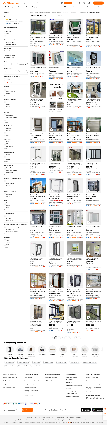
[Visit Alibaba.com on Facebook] (87, 398)
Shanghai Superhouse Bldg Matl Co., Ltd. (56, 77)
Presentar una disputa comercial (74, 385)
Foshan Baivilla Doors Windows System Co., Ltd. (38, 106)
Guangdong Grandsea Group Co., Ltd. (38, 330)
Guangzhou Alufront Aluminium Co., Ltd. (75, 74)
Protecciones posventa (30, 387)
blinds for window (11, 365)
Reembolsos (69, 388)
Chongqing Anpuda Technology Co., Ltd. (38, 45)
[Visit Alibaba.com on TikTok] (104, 398)
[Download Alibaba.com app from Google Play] (98, 410)
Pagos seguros (28, 377)
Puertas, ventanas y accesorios (60, 12)
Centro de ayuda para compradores (71, 378)
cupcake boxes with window (90, 362)
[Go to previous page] (52, 337)
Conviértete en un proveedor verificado (93, 388)
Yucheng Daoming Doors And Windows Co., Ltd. (56, 203)
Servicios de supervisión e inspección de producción (31, 391)
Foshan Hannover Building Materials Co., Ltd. (56, 299)
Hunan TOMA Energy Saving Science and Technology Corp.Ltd (93, 141)
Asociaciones (89, 392)
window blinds (10, 362)
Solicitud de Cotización (51, 380)
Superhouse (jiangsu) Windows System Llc (93, 267)
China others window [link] (94, 12)
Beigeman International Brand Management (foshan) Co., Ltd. (56, 141)
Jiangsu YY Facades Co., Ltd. (93, 172)
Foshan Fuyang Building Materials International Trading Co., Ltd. (75, 330)
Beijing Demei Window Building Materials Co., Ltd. (38, 141)
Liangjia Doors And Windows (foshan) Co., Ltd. (56, 170)
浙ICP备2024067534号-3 (96, 422)
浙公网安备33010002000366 (81, 422)
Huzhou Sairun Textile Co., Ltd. (93, 328)
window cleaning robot (25, 365)
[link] (105, 409)
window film (38, 365)
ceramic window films (23, 362)
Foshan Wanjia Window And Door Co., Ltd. (75, 236)
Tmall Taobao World (45, 417)
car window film (75, 362)
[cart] (84, 3)
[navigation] (16, 175)
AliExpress (29, 417)
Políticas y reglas (28, 395)
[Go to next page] (79, 337)
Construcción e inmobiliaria (42, 12)
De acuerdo (22, 64)
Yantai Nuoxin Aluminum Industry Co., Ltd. (75, 299)
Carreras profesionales (9, 387)
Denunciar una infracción (72, 396)
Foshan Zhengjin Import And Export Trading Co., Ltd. (75, 106)
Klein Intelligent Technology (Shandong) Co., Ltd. (56, 265)
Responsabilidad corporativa (10, 384)
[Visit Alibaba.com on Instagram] (97, 398)
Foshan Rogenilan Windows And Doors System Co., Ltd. (75, 141)
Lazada (53, 417)
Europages (78, 417)
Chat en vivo (69, 382)
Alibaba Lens (11, 410)
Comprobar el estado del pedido (94, 384)
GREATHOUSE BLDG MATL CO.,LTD (75, 202)
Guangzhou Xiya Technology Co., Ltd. (38, 172)
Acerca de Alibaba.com (9, 374)
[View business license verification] (68, 422)
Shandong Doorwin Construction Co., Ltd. (38, 265)
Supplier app (54, 410)
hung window (37, 362)
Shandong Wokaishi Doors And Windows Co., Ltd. (75, 265)
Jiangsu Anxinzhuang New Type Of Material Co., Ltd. (38, 297)
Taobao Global (60, 417)
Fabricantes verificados (51, 377)
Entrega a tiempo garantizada (31, 384)
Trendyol (71, 417)
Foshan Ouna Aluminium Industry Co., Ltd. (38, 202)
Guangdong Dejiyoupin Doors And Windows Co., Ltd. (93, 204)
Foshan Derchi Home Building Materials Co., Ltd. (75, 172)
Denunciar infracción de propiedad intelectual (72, 392)
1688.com (36, 417)
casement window (48, 362)
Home (31, 12)
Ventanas (73, 12)
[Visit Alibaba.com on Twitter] (94, 398)
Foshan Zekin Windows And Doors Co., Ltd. (93, 45)
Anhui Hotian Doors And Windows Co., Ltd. (38, 74)
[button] (62, 3)
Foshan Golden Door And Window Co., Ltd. (93, 106)
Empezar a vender (91, 380)
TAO (66, 417)
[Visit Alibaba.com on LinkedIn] (91, 398)
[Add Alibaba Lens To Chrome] (27, 410)
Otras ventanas (82, 12)
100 (76, 337)
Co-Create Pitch (7, 380)
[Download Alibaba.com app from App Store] (86, 410)
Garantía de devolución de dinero (32, 380)
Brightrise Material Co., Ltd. (56, 328)
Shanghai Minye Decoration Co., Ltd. (93, 77)
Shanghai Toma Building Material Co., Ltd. (56, 43)
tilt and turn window (62, 362)
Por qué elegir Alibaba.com (10, 377)
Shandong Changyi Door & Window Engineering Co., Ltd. (75, 45)
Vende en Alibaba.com (92, 377)
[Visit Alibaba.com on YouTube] (101, 398)
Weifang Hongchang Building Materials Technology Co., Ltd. (93, 236)
